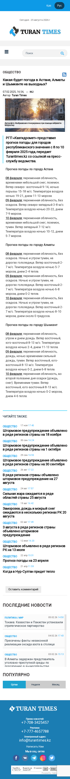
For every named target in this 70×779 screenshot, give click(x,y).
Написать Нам (35, 746)
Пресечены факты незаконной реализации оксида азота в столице (30, 642)
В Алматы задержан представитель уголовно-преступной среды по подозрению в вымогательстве (30, 662)
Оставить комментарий (23, 589)
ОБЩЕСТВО (12, 72)
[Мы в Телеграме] (34, 758)
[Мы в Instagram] (43, 758)
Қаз (48, 5)
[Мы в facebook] (16, 758)
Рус (59, 5)
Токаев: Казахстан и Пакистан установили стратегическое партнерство (34, 624)
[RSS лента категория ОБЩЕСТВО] (64, 74)
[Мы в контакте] (25, 758)
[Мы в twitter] (52, 758)
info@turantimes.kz (35, 740)
